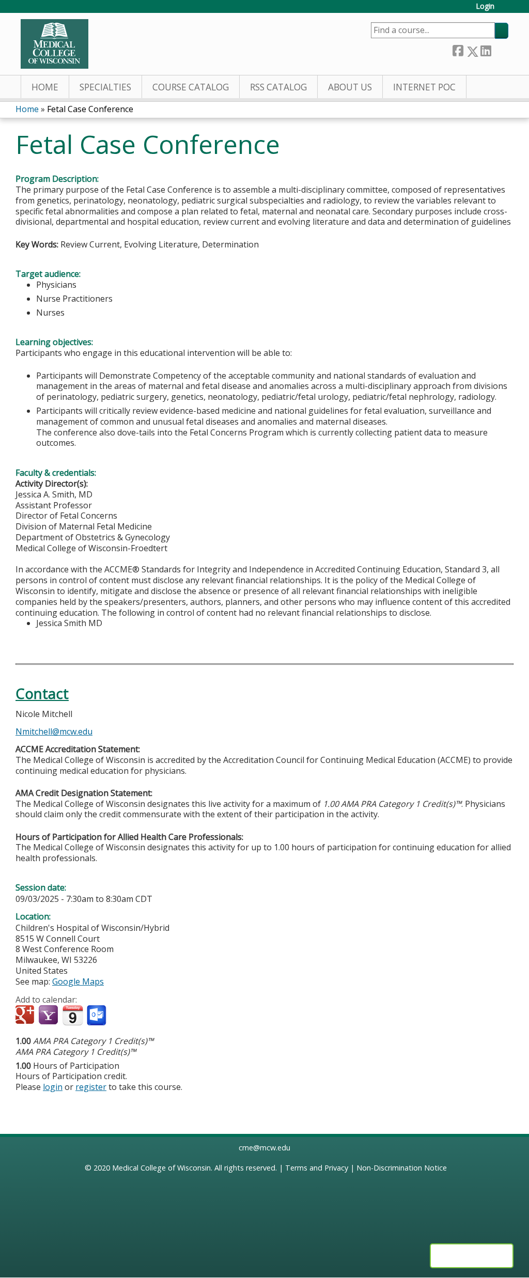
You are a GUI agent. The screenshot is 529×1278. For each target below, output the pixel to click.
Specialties (105, 87)
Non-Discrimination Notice (401, 1168)
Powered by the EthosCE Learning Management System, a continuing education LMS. (472, 1255)
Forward (499, 49)
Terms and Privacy (316, 1168)
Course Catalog (190, 87)
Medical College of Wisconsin (161, 1168)
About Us (350, 87)
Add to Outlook (97, 1015)
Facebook (458, 49)
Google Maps (78, 981)
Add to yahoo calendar (49, 1015)
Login (485, 6)
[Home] (54, 44)
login (53, 1087)
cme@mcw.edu (264, 1147)
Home (45, 87)
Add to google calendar (26, 1015)
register (90, 1087)
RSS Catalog (278, 87)
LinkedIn (485, 49)
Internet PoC (424, 87)
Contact (42, 693)
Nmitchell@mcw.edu (53, 731)
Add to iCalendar (72, 1015)
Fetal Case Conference (90, 109)
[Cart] (505, 10)
